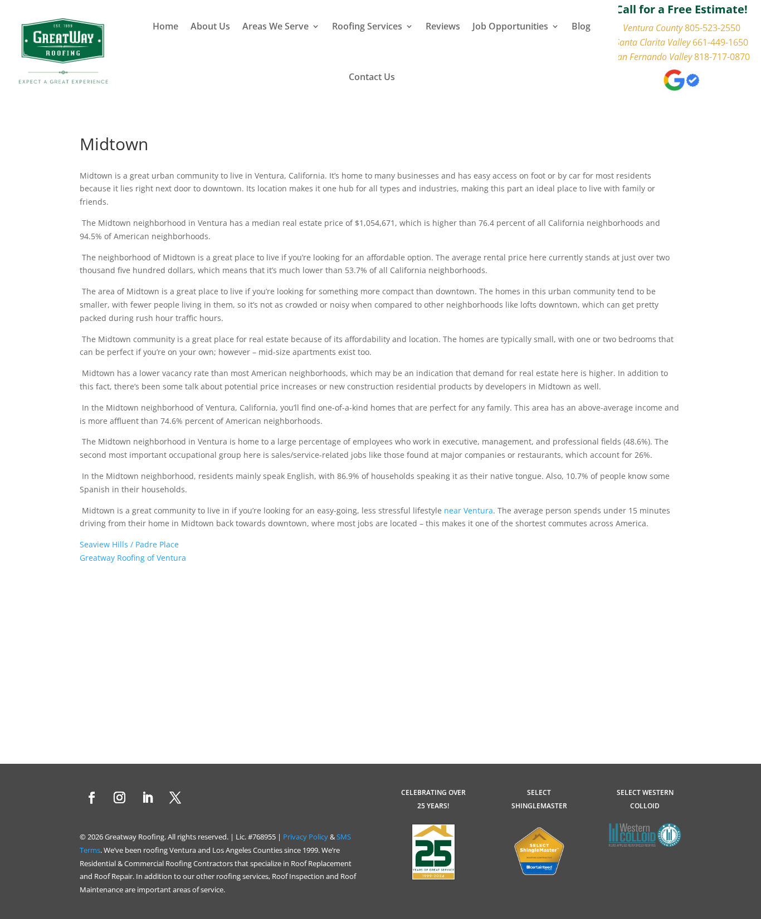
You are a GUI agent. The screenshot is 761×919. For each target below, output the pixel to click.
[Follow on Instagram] (119, 797)
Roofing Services (367, 26)
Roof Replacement (321, 863)
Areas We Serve (275, 26)
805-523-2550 (712, 28)
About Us (210, 26)
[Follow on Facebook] (91, 797)
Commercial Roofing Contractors (178, 863)
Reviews (443, 26)
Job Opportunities (510, 26)
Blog (581, 26)
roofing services (242, 876)
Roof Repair (113, 876)
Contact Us (372, 77)
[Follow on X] (175, 797)
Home (165, 26)
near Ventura (468, 510)
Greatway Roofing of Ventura (133, 557)
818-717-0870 (722, 57)
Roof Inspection (298, 876)
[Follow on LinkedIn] (147, 797)
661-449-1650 (720, 42)
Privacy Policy (305, 837)
